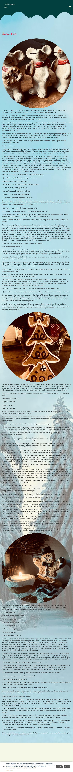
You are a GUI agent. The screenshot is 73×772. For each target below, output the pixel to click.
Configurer (9, 770)
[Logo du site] (10, 10)
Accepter (59, 767)
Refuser (67, 767)
